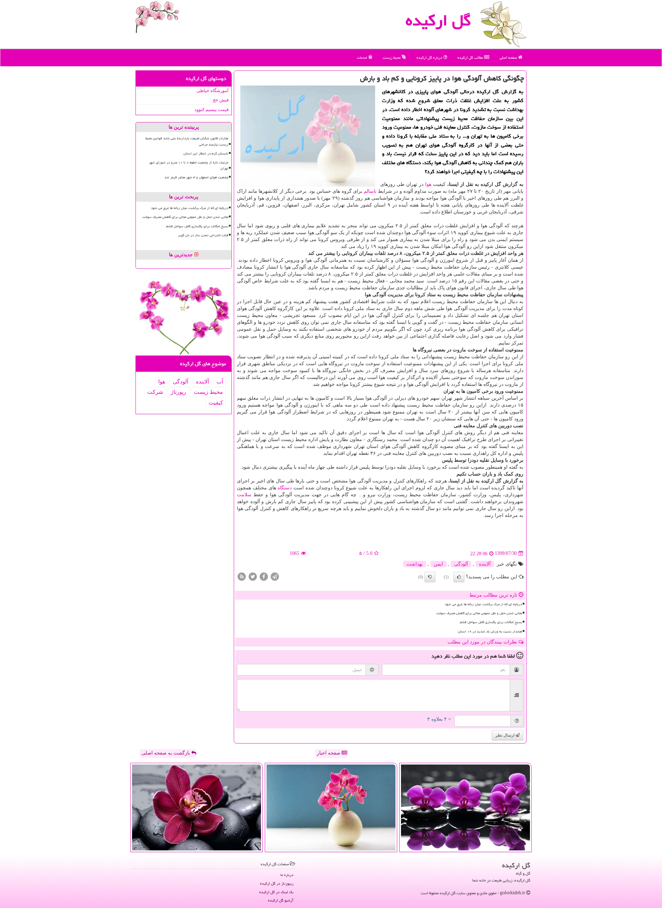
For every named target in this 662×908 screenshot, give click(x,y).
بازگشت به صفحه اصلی (166, 753)
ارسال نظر (505, 735)
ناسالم (370, 191)
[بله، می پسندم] (458, 577)
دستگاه (285, 487)
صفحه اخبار (329, 753)
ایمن (438, 564)
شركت (155, 392)
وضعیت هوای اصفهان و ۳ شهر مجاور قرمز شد (196, 177)
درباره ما (286, 874)
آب (220, 382)
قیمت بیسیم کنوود (211, 109)
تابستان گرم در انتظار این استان (205, 153)
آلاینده (485, 564)
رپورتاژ (178, 392)
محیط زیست (392, 57)
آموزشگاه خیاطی (213, 90)
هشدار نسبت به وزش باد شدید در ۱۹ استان (490, 631)
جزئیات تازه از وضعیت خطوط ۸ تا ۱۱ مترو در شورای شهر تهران (188, 165)
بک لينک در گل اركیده (276, 892)
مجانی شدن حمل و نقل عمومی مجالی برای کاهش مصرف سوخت (479, 613)
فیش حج (221, 99)
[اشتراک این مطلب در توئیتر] (253, 576)
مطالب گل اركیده (471, 57)
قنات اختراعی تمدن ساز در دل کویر (203, 235)
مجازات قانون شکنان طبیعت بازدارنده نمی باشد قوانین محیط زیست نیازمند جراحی (187, 141)
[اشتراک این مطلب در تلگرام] (275, 576)
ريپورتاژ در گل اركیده (276, 883)
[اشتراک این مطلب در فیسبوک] (264, 576)
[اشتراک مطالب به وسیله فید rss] (242, 576)
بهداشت (415, 564)
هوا (428, 184)
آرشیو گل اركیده (280, 900)
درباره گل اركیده (430, 57)
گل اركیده (438, 20)
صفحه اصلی (509, 57)
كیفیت (216, 403)
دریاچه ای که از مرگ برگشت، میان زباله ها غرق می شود (483, 604)
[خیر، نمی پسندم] (429, 577)
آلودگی (461, 564)
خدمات (362, 57)
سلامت (244, 494)
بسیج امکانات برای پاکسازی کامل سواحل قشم (491, 622)
